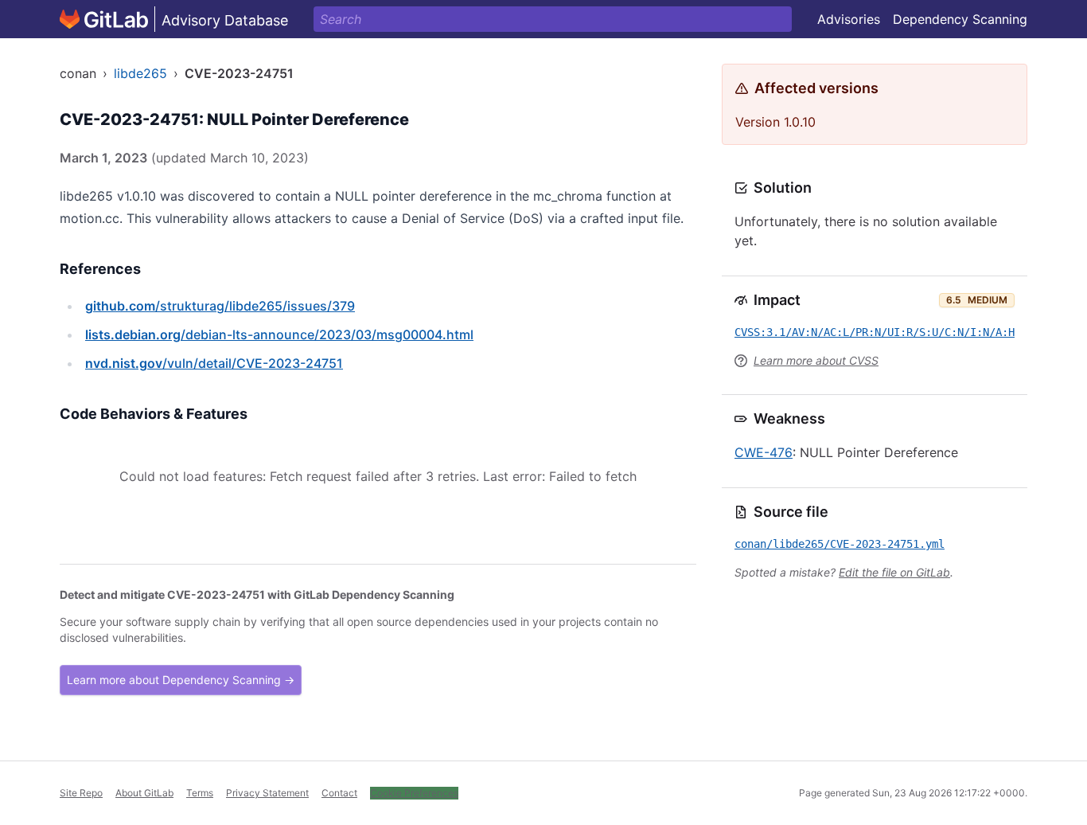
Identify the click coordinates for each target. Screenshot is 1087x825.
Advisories (848, 19)
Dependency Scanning (960, 19)
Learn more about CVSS (816, 360)
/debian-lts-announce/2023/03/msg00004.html (279, 334)
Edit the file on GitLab (894, 572)
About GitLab (144, 793)
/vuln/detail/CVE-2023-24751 (214, 363)
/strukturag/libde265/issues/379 (220, 306)
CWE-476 (763, 452)
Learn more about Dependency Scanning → (180, 679)
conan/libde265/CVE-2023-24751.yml (839, 544)
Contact (339, 793)
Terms (199, 793)
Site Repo (81, 793)
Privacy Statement (267, 793)
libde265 (140, 73)
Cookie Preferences (414, 793)
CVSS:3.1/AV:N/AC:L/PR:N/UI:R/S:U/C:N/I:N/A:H (874, 332)
